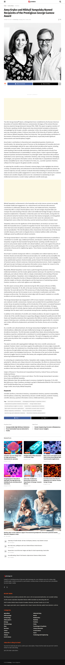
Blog (5, 626)
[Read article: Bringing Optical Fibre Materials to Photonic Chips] (33, 447)
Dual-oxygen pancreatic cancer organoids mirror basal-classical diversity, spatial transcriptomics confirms (31, 605)
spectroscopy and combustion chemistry (15, 413)
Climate (6, 635)
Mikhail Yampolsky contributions (13, 410)
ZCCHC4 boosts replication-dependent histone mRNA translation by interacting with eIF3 (26, 599)
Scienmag (9, 662)
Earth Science (7, 637)
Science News (11, 5)
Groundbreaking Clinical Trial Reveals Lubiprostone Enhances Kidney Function (27, 555)
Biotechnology (8, 624)
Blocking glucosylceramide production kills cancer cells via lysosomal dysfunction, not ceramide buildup (31, 597)
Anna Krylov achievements (14, 401)
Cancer (6, 630)
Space (35, 632)
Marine (35, 615)
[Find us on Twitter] (7, 587)
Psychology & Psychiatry (39, 626)
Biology (6, 622)
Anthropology (7, 615)
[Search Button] (60, 1)
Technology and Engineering (40, 635)
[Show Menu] (4, 1)
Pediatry (35, 622)
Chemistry (17, 5)
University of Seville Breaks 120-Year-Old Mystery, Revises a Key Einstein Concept (28, 540)
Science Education (38, 628)
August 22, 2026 (8, 461)
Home (5, 5)
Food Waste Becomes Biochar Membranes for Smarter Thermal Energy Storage (52, 480)
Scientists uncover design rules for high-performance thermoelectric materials (12, 457)
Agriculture (7, 613)
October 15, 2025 (8, 19)
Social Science (37, 630)
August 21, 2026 (47, 484)
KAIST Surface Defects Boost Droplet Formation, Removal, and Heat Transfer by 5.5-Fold (26, 602)
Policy (34, 624)
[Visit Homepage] (32, 1)
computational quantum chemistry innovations (16, 403)
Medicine (35, 620)
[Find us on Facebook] (4, 587)
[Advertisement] (32, 90)
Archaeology (7, 617)
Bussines (6, 628)
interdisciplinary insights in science (14, 406)
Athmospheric (7, 620)
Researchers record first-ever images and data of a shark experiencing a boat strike (28, 550)
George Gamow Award (35, 403)
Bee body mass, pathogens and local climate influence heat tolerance (25, 545)
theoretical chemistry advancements (36, 413)
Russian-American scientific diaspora (32, 410)
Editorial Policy (37, 613)
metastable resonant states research (35, 408)
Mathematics (36, 617)
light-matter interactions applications (14, 408)
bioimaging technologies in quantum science (34, 401)
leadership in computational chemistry (34, 406)
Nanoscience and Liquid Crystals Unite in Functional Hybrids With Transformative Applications (53, 457)
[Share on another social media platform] (59, 84)
